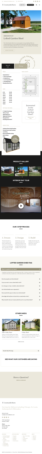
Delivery (24, 439)
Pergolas (14, 435)
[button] (7, 171)
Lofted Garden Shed (28, 332)
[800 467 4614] (16, 1)
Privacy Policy (15, 452)
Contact (34, 439)
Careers (34, 438)
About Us (34, 435)
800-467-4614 (5, 413)
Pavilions (14, 437)
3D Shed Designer (6, 435)
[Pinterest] (39, 1)
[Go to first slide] (40, 171)
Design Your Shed (9, 50)
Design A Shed (30, 4)
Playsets (14, 439)
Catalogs (24, 440)
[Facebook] (33, 1)
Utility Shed (5, 332)
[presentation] (11, 325)
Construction (25, 438)
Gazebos (14, 438)
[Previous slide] (2, 171)
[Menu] (39, 4)
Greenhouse (5, 443)
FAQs (24, 437)
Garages (4, 439)
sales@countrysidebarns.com (9, 1)
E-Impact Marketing (28, 452)
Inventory (22, 4)
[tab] (8, 66)
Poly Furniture (15, 440)
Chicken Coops (6, 445)
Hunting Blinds (5, 444)
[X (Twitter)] (35, 1)
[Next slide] (38, 330)
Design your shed (30, 118)
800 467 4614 (20, 1)
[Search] (36, 4)
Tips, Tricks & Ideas (26, 435)
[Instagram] (37, 1)
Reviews (34, 437)
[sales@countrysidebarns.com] (2, 1)
